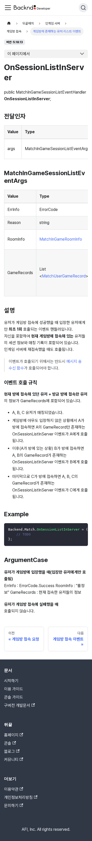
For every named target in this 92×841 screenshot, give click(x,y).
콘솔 (7, 743)
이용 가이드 (13, 689)
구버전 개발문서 (17, 705)
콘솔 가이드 (13, 697)
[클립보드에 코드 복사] (81, 529)
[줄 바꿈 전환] (72, 529)
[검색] (83, 7)
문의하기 (11, 805)
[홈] (9, 23)
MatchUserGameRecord (64, 276)
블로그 (9, 751)
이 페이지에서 (18, 53)
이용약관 (11, 789)
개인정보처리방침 (18, 797)
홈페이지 (11, 735)
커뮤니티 (11, 759)
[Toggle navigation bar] (8, 8)
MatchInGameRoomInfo (60, 239)
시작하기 (11, 680)
